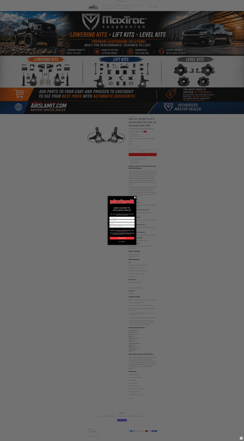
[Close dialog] (135, 197)
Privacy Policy (127, 234)
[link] (122, 201)
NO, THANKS (122, 241)
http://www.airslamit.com (123, 231)
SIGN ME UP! (122, 238)
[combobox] (111, 226)
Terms (130, 234)
